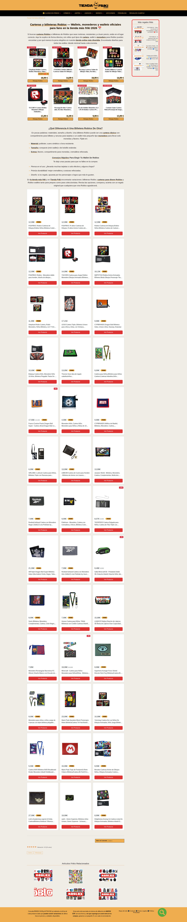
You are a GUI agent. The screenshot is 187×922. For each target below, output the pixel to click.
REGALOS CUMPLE (136, 13)
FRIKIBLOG (122, 13)
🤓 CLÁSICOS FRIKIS (51, 13)
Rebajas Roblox (38, 81)
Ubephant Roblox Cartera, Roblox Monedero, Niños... (38, 70)
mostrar (110, 840)
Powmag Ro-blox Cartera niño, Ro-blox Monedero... (63, 108)
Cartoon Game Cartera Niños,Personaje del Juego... (113, 108)
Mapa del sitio (123, 911)
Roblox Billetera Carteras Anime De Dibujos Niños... (113, 70)
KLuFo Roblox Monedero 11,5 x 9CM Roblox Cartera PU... (88, 108)
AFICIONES (110, 13)
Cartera (30, 852)
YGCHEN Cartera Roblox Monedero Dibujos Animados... (38, 109)
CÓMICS (67, 13)
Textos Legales (142, 911)
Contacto (132, 911)
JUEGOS (88, 13)
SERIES (99, 13)
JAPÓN (77, 13)
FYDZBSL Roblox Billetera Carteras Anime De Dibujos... (63, 70)
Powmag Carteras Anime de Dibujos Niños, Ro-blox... (88, 70)
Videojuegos (38, 852)
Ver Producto (42, 233)
